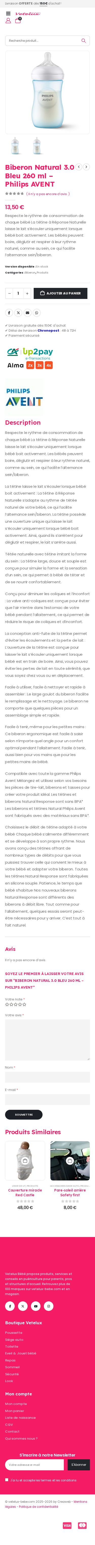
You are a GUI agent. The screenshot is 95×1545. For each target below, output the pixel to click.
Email (28, 313)
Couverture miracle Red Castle (25, 1192)
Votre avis (14, 1015)
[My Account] (8, 20)
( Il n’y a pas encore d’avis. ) (48, 194)
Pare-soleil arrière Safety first (70, 1192)
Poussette (13, 1332)
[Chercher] (83, 41)
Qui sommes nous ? (21, 1438)
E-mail (11, 1089)
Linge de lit (19, 1185)
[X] (23, 1306)
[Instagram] (48, 1306)
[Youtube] (36, 1306)
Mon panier (14, 1410)
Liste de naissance (20, 1417)
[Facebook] (10, 1306)
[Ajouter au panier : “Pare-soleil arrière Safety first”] (70, 1161)
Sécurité (12, 1374)
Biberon (30, 273)
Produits (42, 273)
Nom (10, 1067)
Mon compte (16, 1403)
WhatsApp (37, 313)
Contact (12, 1431)
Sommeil (12, 1367)
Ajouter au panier (64, 293)
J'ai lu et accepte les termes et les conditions (43, 1480)
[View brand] (24, 397)
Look (9, 1381)
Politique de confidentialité (38, 1507)
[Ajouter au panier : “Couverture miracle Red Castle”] (25, 1161)
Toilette (11, 1346)
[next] (86, 166)
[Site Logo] (28, 13)
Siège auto (14, 1339)
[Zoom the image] (37, 1250)
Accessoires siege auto (64, 1185)
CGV (9, 1424)
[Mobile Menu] (9, 13)
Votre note (15, 999)
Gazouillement (18, 313)
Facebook (9, 313)
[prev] (78, 166)
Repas (10, 1360)
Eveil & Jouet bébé (20, 1353)
